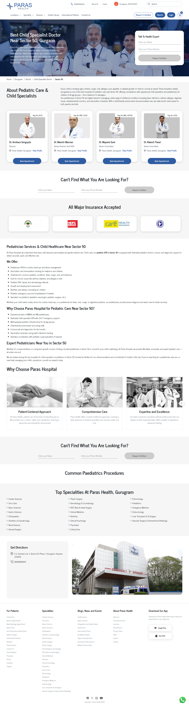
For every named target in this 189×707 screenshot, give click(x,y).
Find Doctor (10, 617)
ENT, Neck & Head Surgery (81, 507)
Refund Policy (117, 627)
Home (9, 79)
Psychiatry (74, 525)
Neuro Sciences (14, 507)
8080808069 (79, 4)
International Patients (70, 15)
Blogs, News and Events (90, 611)
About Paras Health (123, 611)
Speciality (27, 15)
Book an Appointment (13, 620)
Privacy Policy (118, 631)
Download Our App (158, 611)
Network (9, 641)
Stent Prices (82, 627)
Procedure (10, 655)
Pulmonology (137, 498)
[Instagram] (96, 698)
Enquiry (115, 641)
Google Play (162, 628)
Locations (14, 15)
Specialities (47, 611)
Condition (10, 663)
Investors (116, 624)
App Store (162, 635)
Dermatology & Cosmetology (82, 503)
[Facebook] (87, 698)
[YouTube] (101, 698)
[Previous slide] (7, 403)
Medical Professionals (85, 645)
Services (39, 15)
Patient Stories (11, 645)
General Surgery (14, 529)
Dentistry (74, 516)
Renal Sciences (14, 525)
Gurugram (19, 79)
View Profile (37, 150)
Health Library (53, 15)
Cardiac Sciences (15, 498)
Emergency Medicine (140, 507)
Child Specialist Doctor (43, 79)
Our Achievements (119, 620)
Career (105, 3)
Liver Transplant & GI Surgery (144, 516)
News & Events (83, 620)
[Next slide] (181, 403)
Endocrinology (138, 511)
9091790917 (132, 4)
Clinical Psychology (78, 520)
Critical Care (75, 529)
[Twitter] (92, 698)
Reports (160, 14)
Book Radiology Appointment (16, 624)
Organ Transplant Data (85, 638)
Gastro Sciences (14, 511)
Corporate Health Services (86, 641)
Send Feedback (11, 652)
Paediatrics (136, 503)
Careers (115, 638)
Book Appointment (27, 161)
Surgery (9, 666)
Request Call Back (159, 58)
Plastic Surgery (76, 498)
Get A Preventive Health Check (17, 631)
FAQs (115, 634)
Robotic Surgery (12, 634)
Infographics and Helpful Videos (88, 624)
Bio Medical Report (84, 634)
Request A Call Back (143, 14)
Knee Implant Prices (84, 631)
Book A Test (10, 627)
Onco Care (12, 503)
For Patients (13, 611)
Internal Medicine (77, 511)
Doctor (28, 79)
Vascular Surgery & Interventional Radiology (149, 520)
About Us (95, 3)
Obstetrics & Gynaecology (18, 520)
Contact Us (86, 15)
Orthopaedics (13, 516)
